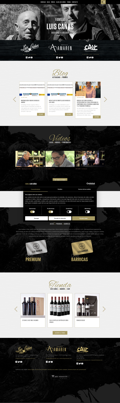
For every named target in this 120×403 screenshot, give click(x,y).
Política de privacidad (41, 369)
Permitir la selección (60, 218)
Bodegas (43, 2)
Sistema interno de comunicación (77, 369)
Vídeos (53, 2)
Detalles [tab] (60, 189)
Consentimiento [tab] (35, 189)
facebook (27, 57)
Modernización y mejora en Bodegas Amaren (30, 101)
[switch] (50, 211)
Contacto (75, 2)
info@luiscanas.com (20, 358)
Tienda (69, 2)
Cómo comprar (63, 369)
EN (104, 2)
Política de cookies (53, 369)
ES (102, 2)
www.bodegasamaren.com (66, 358)
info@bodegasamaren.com (52, 358)
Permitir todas (83, 218)
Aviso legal (31, 369)
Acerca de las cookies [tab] (84, 189)
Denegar (36, 218)
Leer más (41, 114)
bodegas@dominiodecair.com (83, 360)
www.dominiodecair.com (96, 360)
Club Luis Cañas (61, 2)
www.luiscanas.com (30, 358)
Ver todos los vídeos (60, 180)
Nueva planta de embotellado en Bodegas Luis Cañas (59, 101)
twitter (29, 57)
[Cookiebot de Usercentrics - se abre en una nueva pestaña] (88, 184)
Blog (48, 2)
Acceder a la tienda (60, 333)
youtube (31, 57)
